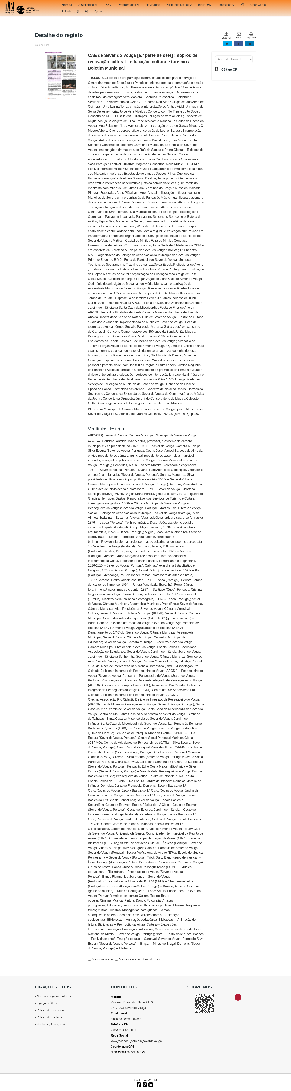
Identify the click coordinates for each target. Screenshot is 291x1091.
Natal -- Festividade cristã (173, 934)
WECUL (153, 1080)
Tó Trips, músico (136, 522)
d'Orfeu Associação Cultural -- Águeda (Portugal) (154, 843)
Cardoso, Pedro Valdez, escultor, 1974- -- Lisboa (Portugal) (138, 580)
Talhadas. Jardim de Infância (116, 828)
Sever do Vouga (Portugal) (176, 938)
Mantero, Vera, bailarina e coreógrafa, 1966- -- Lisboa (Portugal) (146, 599)
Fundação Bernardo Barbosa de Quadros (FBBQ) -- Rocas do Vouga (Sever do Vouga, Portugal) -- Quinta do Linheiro (145, 728)
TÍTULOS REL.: (146, 240)
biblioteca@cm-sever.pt (126, 1019)
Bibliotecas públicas (157, 905)
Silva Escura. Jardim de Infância (148, 781)
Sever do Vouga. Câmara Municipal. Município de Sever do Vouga (150, 435)
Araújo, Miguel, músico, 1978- (150, 527)
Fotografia (154, 900)
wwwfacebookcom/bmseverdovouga (136, 1041)
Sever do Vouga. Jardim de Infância (151, 651)
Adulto (161, 891)
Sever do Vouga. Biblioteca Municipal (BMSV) (131, 613)
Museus (178, 905)
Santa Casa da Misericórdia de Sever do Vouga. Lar (137, 723)
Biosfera (110, 915)
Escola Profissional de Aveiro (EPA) (151, 852)
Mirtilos (103, 910)
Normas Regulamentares (54, 996)
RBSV (107, 4)
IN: (146, 411)
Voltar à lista (42, 45)
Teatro (154, 895)
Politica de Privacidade (52, 1010)
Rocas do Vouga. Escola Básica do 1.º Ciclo (127, 790)
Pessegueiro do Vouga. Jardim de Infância (145, 776)
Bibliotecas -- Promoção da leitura (121, 924)
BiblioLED (204, 4)
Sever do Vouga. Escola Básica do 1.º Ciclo (131, 795)
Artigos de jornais (125, 895)
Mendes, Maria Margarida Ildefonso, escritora (134, 556)
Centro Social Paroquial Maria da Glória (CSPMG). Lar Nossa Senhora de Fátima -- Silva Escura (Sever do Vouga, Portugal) (145, 761)
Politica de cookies (49, 1017)
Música (117, 900)
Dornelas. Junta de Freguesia (121, 785)
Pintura (129, 900)
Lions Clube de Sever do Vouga (160, 828)
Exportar (226, 37)
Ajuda (98, 11)
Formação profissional (137, 929)
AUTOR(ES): (142, 435)
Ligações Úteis (47, 1003)
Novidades (153, 4)
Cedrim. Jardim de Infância (120, 824)
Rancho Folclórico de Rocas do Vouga (123, 623)
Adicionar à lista (102, 959)
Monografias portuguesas (140, 910)
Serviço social (132, 905)
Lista (70, 11)
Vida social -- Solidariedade (174, 929)
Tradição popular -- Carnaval (137, 938)
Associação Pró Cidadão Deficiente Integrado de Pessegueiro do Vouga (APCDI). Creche (141, 694)
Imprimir (251, 37)
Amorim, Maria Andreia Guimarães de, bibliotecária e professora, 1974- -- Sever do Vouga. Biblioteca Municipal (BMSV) (145, 489)
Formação (113, 929)
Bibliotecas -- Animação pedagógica (132, 919)
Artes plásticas (127, 915)
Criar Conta (258, 4)
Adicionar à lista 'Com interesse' (140, 959)
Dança (140, 900)
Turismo (115, 910)
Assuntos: (146, 694)
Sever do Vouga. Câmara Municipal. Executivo (136, 642)
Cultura (144, 895)
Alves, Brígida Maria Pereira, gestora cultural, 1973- (151, 494)
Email (239, 37)
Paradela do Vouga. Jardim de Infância (123, 819)
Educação (114, 905)
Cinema (105, 900)
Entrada (66, 4)
